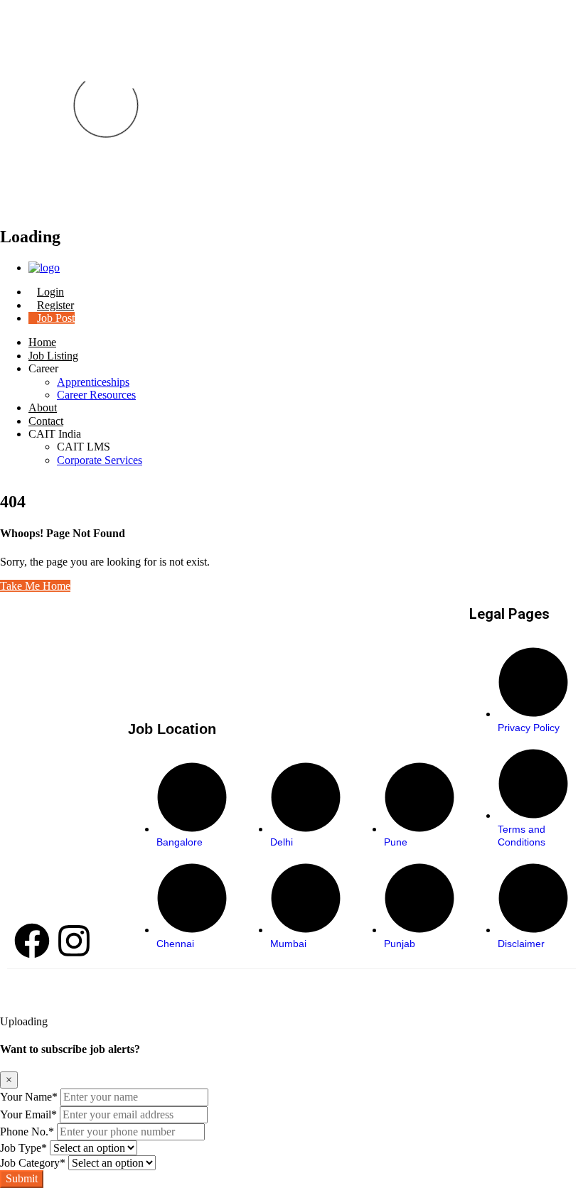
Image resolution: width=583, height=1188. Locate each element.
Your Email (28, 1114)
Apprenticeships (93, 382)
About (42, 407)
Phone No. (27, 1131)
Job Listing (53, 356)
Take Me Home (35, 586)
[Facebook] (32, 940)
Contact (45, 421)
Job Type (23, 1148)
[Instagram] (74, 940)
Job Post (56, 318)
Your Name (29, 1097)
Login (50, 292)
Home (42, 342)
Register (55, 305)
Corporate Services (99, 460)
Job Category (32, 1163)
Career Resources (96, 395)
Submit (22, 1178)
